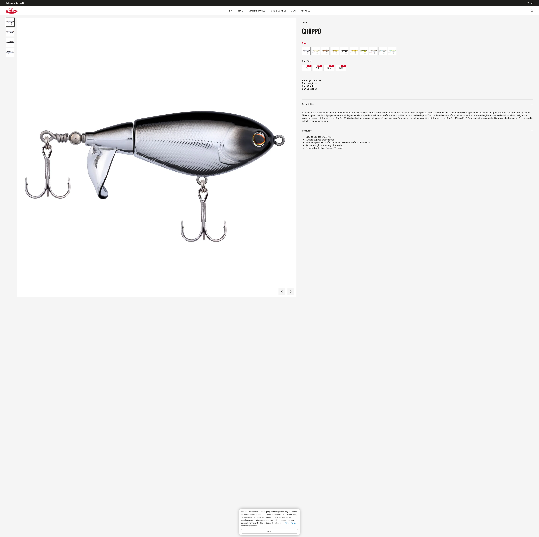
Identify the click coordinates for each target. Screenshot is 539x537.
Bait (231, 11)
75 (308, 67)
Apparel (305, 11)
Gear (293, 11)
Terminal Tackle (256, 11)
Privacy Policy (290, 523)
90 (318, 67)
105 (330, 67)
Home (304, 22)
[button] (281, 291)
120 (342, 67)
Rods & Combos (278, 11)
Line (240, 11)
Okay (269, 531)
